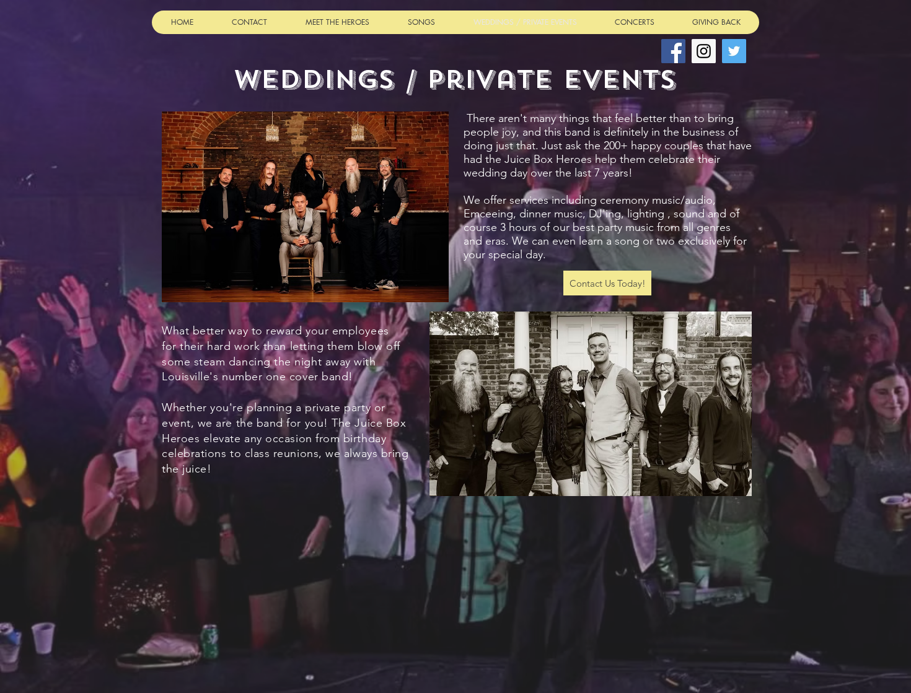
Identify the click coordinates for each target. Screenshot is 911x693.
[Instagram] (704, 51)
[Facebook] (673, 51)
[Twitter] (734, 51)
